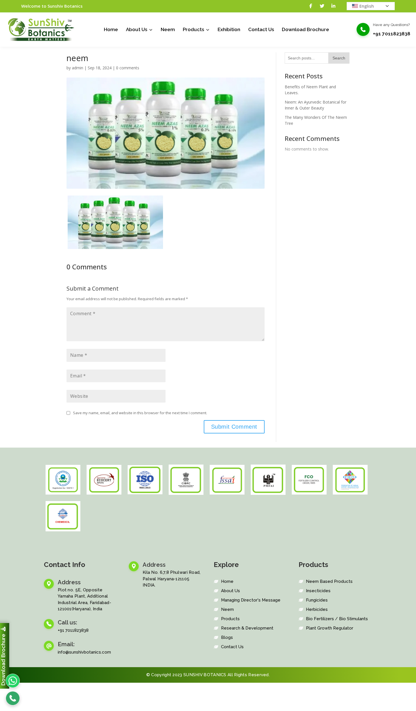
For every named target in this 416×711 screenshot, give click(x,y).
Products (193, 29)
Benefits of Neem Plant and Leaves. (310, 89)
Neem (168, 29)
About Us (136, 29)
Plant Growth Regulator (329, 628)
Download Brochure (305, 29)
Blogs (227, 637)
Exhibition (229, 29)
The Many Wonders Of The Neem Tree (316, 120)
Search (339, 58)
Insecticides (318, 590)
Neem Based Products (329, 581)
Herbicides (317, 609)
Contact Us (261, 29)
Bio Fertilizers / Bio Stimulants (337, 618)
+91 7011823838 (391, 33)
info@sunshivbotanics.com (84, 652)
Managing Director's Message (250, 600)
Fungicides (317, 600)
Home (111, 29)
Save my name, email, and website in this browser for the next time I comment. (140, 412)
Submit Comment (234, 427)
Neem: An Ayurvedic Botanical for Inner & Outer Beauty (315, 105)
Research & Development (247, 628)
